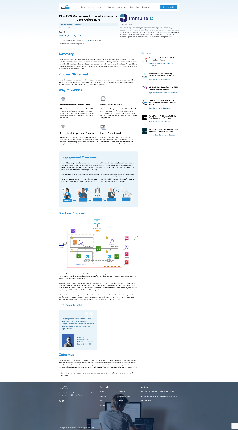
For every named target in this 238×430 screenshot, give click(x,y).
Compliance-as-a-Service (169, 396)
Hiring (132, 7)
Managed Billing (146, 400)
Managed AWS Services (149, 392)
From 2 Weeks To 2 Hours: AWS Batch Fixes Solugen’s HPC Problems (163, 117)
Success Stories (121, 7)
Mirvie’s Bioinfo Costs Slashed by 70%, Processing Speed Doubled (163, 88)
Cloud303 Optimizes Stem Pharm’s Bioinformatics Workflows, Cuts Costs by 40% (163, 102)
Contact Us (146, 7)
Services (99, 7)
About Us (91, 7)
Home (83, 7)
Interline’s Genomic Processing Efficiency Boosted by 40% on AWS (162, 75)
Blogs (138, 7)
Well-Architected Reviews (149, 396)
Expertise (111, 7)
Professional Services (167, 392)
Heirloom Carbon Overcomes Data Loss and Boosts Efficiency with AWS (164, 130)
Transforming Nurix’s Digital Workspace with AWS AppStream (164, 59)
